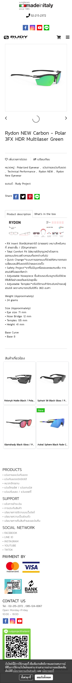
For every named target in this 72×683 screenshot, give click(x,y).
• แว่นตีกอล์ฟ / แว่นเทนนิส (17, 487)
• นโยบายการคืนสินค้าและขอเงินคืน (21, 521)
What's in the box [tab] (45, 214)
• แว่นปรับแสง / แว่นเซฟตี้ (17, 492)
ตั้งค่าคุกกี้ (26, 677)
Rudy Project (23, 184)
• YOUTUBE (9, 545)
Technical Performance (22, 171)
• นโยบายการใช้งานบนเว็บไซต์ (19, 512)
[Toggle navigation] (67, 37)
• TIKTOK (8, 550)
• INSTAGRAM (10, 541)
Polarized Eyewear (28, 167)
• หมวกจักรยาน (11, 483)
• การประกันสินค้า (12, 508)
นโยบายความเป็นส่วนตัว (24, 670)
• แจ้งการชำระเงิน (12, 504)
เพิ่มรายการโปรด (17, 159)
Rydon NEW (46, 171)
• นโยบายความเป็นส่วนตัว (16, 516)
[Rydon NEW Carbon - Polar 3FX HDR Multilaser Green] (36, 78)
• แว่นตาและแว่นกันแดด (15, 475)
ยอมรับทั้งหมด (44, 677)
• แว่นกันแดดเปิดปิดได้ (15, 479)
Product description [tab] (19, 214)
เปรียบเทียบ (43, 159)
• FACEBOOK (10, 533)
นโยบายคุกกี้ (48, 670)
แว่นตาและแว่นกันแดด (54, 167)
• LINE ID (8, 537)
